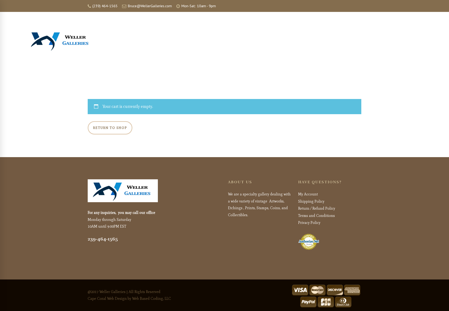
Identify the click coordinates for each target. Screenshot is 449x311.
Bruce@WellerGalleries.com (149, 6)
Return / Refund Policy (316, 208)
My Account (308, 194)
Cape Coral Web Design (107, 298)
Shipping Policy (311, 201)
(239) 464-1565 (104, 6)
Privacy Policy (309, 222)
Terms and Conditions (316, 215)
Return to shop (110, 128)
